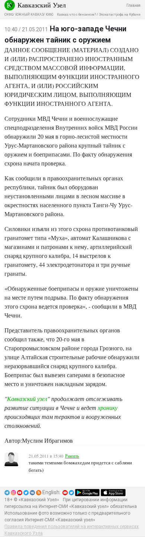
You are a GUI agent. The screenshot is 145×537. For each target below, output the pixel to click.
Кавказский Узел (41, 4)
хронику (107, 407)
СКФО (8, 14)
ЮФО (49, 14)
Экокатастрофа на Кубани (120, 14)
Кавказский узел (27, 398)
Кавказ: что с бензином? (76, 14)
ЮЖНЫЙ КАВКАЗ (29, 14)
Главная (133, 5)
